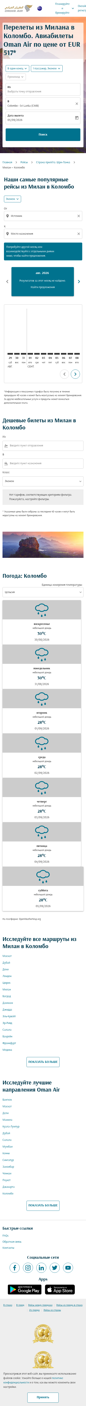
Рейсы (24, 162)
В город (20, 1305)
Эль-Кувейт (9, 1016)
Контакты (8, 1248)
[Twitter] (55, 1268)
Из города (34, 1310)
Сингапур (8, 1160)
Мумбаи (8, 1146)
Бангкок (7, 1099)
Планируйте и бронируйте (65, 8)
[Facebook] (15, 1268)
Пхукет (7, 1180)
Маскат (7, 956)
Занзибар (8, 1166)
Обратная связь (12, 1241)
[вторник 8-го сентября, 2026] (77, 354)
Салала (7, 1029)
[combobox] (43, 216)
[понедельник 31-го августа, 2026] (23, 354)
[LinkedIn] (41, 1268)
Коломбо (8, 1193)
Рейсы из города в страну (69, 1305)
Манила (7, 1120)
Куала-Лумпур (11, 1126)
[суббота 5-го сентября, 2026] (57, 354)
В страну (7, 1305)
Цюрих (6, 983)
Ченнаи (7, 1173)
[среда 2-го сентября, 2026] (37, 354)
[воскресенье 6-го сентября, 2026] (63, 354)
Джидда (7, 1009)
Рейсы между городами (40, 1305)
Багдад (7, 996)
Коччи (6, 1153)
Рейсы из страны (52, 1310)
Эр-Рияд (7, 1023)
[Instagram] (28, 1268)
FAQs (6, 1235)
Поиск (43, 134)
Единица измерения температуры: (62, 585)
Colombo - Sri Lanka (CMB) (23, 105)
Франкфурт (9, 1043)
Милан (7, 989)
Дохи (6, 969)
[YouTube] (68, 1268)
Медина (7, 1050)
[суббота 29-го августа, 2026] (10, 354)
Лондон (7, 976)
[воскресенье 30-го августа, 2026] (17, 354)
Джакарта (9, 1187)
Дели (6, 1113)
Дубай (6, 962)
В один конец (15, 68)
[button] (47, 68)
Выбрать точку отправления (24, 91)
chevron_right (79, 281)
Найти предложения (43, 287)
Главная (7, 162)
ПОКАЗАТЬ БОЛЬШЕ (43, 1062)
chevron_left (7, 281)
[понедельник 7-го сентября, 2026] (70, 354)
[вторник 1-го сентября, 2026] (30, 354)
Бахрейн (7, 1036)
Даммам (8, 1003)
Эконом (10, 199)
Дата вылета (16, 115)
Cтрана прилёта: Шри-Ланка (53, 162)
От (5, 208)
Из (9, 87)
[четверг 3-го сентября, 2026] (43, 354)
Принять (43, 1397)
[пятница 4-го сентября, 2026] (50, 354)
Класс (6, 472)
